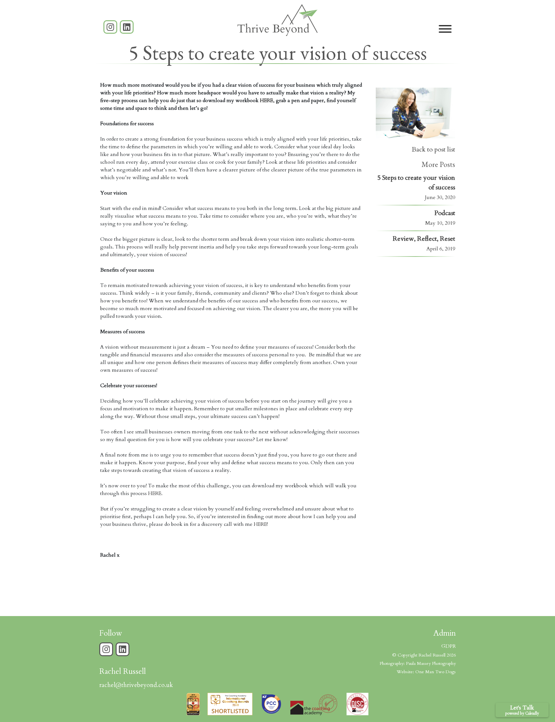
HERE (154, 493)
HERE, (267, 100)
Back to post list (433, 149)
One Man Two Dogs (435, 672)
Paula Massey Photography (431, 663)
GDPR (448, 646)
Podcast (444, 213)
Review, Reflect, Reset (424, 238)
